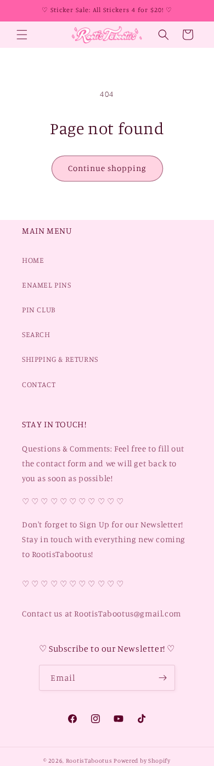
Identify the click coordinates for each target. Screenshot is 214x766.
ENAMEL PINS (46, 284)
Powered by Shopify (142, 760)
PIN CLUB (38, 309)
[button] (22, 35)
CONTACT (38, 384)
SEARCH (36, 334)
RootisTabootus (89, 760)
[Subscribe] (162, 678)
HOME (33, 259)
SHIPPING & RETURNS (60, 358)
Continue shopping (107, 168)
